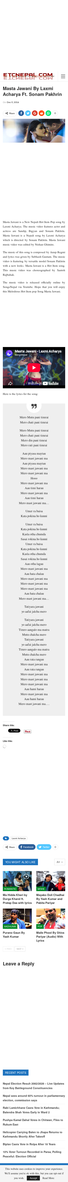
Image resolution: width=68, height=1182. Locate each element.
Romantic (10, 888)
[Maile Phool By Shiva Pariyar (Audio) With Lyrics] (50, 919)
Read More (48, 1178)
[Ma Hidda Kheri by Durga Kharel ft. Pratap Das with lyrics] (17, 881)
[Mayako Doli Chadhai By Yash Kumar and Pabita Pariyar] (50, 881)
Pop (40, 926)
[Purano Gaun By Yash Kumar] (17, 919)
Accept (33, 1178)
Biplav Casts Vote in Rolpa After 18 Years (29, 1144)
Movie (41, 888)
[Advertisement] (34, 35)
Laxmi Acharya (19, 838)
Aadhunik (10, 926)
